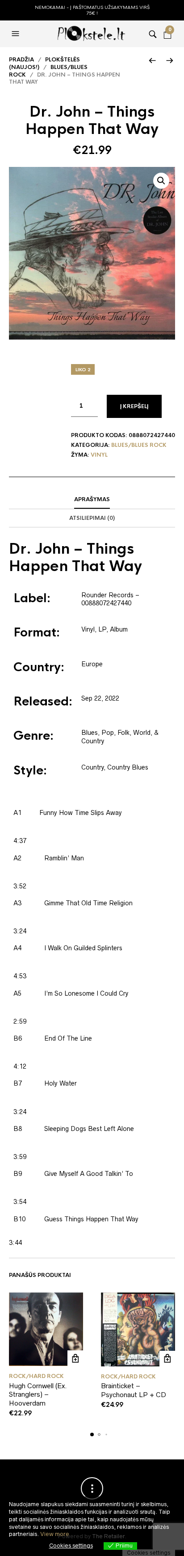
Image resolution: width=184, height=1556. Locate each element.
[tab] (92, 499)
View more (54, 1534)
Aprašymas (92, 499)
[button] (16, 33)
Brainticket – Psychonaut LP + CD (133, 1390)
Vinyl (99, 454)
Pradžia (21, 59)
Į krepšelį (134, 406)
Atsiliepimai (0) (92, 518)
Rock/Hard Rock (36, 1376)
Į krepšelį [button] (75, 1358)
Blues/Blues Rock (139, 445)
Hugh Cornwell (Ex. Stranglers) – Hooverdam (38, 1394)
